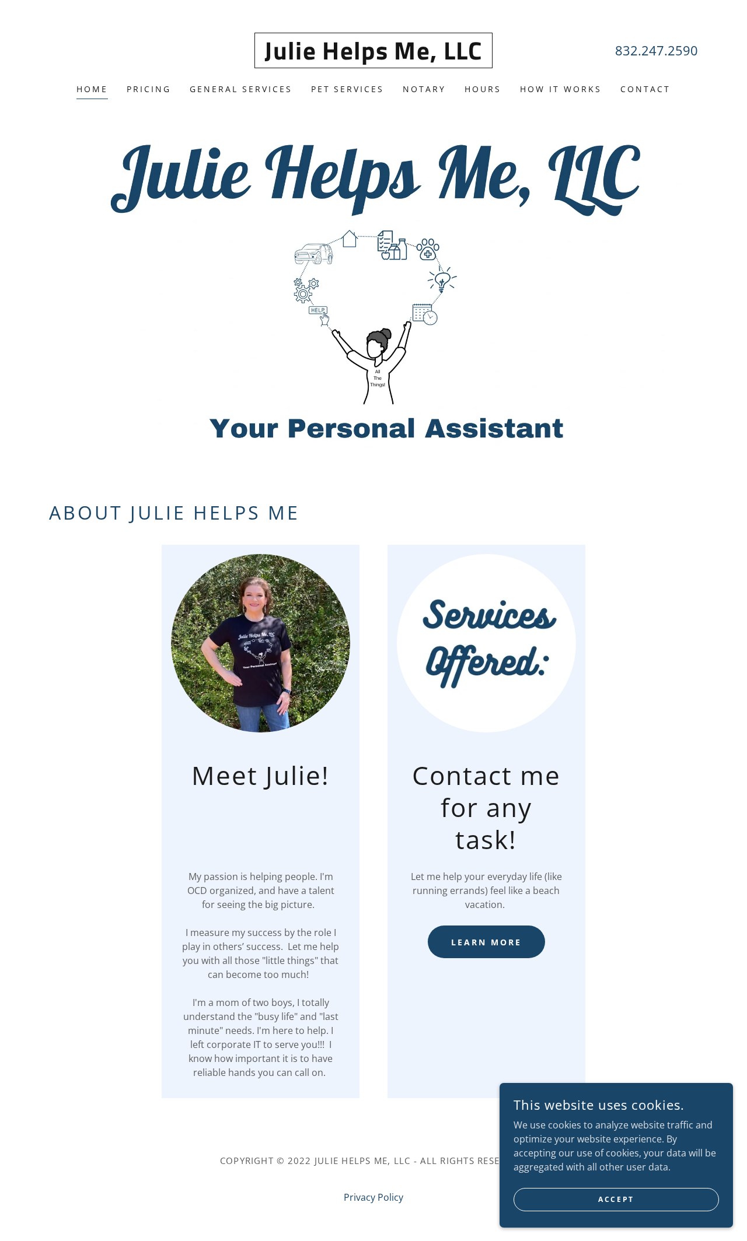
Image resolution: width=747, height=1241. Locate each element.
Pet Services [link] (348, 88)
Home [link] (92, 88)
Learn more (486, 942)
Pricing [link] (149, 88)
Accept (616, 1199)
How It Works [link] (561, 88)
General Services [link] (241, 88)
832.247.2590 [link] (656, 50)
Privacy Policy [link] (373, 1197)
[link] (373, 56)
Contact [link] (645, 88)
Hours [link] (483, 88)
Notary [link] (424, 88)
